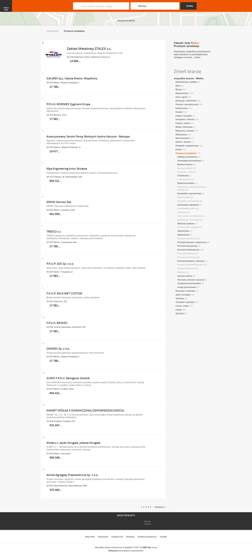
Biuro (178, 86)
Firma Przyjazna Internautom (79, 522)
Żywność (180, 313)
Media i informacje (184, 127)
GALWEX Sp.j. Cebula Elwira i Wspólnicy (71, 78)
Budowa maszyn (185, 164)
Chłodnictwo (183, 175)
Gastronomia (182, 108)
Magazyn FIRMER (172, 523)
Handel (179, 112)
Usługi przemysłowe (186, 287)
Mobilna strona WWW (50, 523)
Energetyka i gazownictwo (189, 193)
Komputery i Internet (185, 119)
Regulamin (103, 537)
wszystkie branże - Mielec (189, 78)
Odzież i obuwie (183, 142)
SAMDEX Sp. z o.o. (58, 348)
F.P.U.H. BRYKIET (57, 323)
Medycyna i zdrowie (185, 131)
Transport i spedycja (185, 302)
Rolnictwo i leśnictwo (185, 291)
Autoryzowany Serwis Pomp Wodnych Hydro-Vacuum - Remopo (88, 136)
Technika (180, 298)
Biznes (179, 89)
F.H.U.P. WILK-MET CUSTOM (64, 293)
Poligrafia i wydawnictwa (187, 146)
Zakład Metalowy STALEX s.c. (89, 48)
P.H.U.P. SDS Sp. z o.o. (60, 264)
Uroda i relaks (182, 306)
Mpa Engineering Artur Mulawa (66, 169)
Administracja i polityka (186, 82)
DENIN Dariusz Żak (58, 202)
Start (41, 31)
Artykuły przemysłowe (187, 157)
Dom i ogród (181, 97)
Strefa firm (6, 9)
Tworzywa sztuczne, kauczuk (190, 280)
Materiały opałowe (185, 223)
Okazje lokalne (147, 522)
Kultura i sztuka (183, 123)
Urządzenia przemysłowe (189, 283)
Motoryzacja (181, 134)
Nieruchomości (183, 138)
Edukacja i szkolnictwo (186, 101)
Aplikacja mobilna (200, 523)
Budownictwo (182, 93)
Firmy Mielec (53, 31)
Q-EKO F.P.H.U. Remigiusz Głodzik (68, 378)
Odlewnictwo (183, 231)
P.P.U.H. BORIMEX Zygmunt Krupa (68, 104)
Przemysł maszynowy (187, 246)
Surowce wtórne (184, 276)
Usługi (179, 310)
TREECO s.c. (54, 231)
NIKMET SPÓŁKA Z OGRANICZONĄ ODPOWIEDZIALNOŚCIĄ (85, 410)
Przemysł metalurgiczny (188, 250)
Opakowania (183, 235)
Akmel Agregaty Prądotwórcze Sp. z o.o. (72, 475)
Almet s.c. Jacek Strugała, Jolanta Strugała (73, 443)
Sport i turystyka (183, 295)
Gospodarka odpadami (188, 205)
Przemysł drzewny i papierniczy (192, 242)
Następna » (160, 507)
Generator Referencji (111, 522)
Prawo (179, 149)
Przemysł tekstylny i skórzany (190, 261)
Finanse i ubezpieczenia (187, 104)
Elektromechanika (185, 183)
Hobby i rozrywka (184, 116)
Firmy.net (50, 6)
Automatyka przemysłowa (189, 161)
